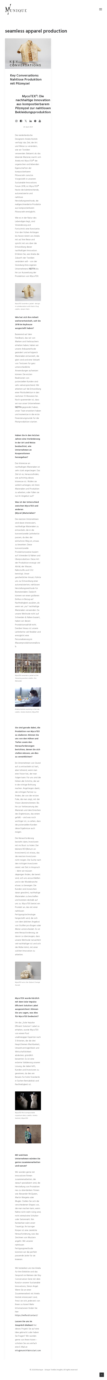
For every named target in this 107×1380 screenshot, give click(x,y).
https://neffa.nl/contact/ (26, 1315)
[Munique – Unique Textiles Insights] (16, 9)
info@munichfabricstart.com (28, 1350)
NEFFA (32, 268)
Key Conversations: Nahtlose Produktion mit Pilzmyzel (26, 79)
